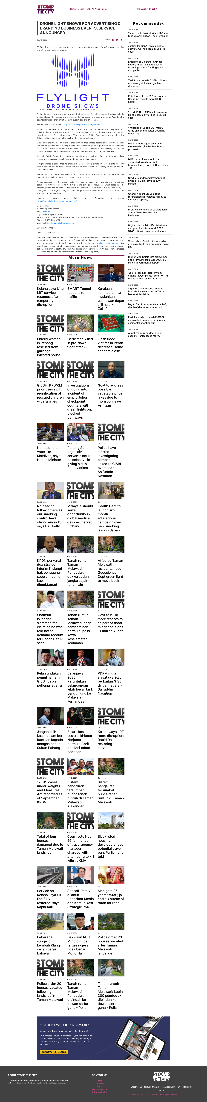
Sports (143, 1087)
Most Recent (84, 9)
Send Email (48, 211)
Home (73, 9)
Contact (105, 9)
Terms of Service (99, 1089)
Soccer (161, 1090)
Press (99, 1081)
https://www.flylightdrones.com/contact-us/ (84, 124)
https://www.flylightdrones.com (59, 223)
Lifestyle (134, 1087)
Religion (187, 1087)
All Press (96, 9)
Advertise (99, 1084)
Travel (179, 1087)
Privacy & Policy (99, 1092)
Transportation (168, 1087)
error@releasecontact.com (107, 243)
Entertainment (153, 1087)
